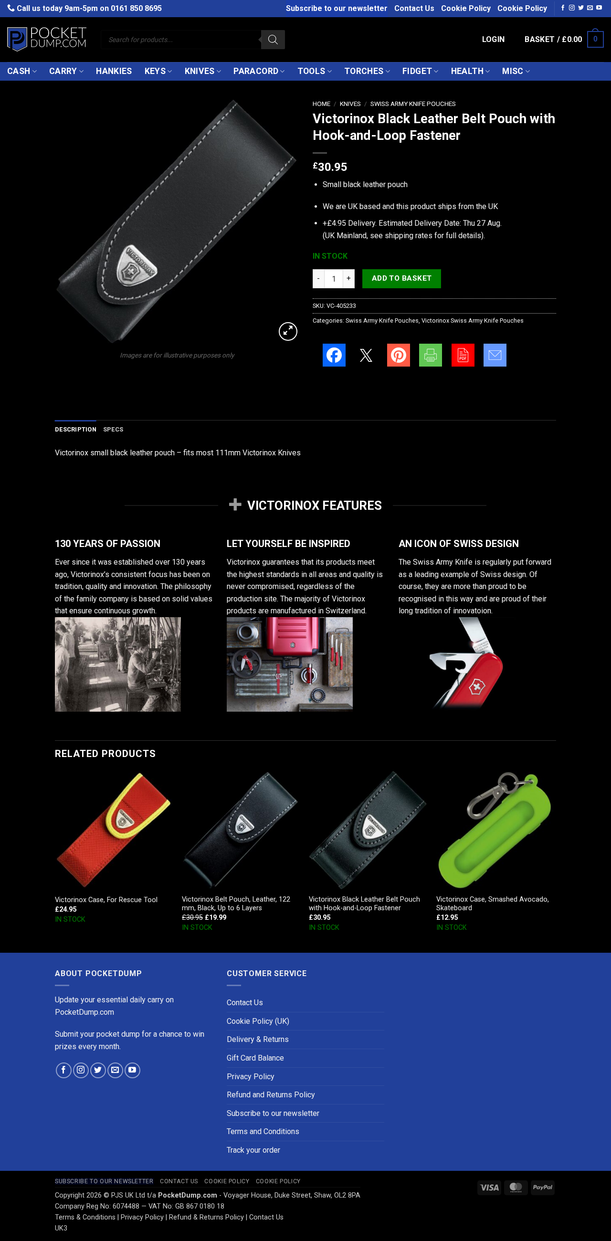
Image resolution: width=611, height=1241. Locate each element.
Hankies (114, 71)
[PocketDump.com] (46, 39)
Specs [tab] (113, 429)
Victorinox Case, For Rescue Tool (106, 900)
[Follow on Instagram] (572, 8)
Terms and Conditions (263, 1131)
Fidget (417, 71)
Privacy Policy (250, 1076)
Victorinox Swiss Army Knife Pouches (472, 320)
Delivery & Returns (258, 1039)
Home (321, 103)
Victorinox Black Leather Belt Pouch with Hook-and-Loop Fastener (364, 904)
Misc (512, 71)
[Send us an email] (590, 8)
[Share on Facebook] (334, 355)
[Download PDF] (463, 355)
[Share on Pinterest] (398, 355)
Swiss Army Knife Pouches (413, 103)
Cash (18, 71)
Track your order (253, 1150)
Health (467, 71)
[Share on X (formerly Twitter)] (366, 355)
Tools (311, 71)
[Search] (273, 39)
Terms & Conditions (85, 1217)
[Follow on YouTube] (599, 8)
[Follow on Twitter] (581, 8)
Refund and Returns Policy (271, 1094)
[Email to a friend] (495, 355)
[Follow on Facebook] (563, 8)
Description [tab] (75, 429)
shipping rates (408, 235)
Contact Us (414, 8)
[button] (493, 39)
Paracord (255, 71)
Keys (155, 71)
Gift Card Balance (255, 1057)
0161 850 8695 (136, 8)
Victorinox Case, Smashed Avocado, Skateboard (492, 904)
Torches (363, 71)
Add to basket (402, 278)
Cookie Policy (466, 8)
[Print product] (430, 355)
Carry (63, 71)
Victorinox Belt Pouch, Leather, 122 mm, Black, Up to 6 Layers (236, 904)
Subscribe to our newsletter (337, 8)
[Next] (553, 861)
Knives (200, 71)
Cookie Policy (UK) (258, 1021)
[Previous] (55, 861)
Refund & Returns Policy (206, 1217)
